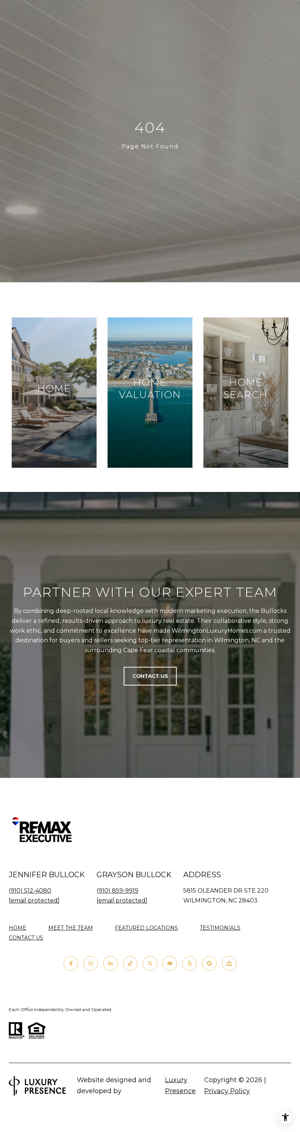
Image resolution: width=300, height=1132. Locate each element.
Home (17, 928)
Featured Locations (146, 928)
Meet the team (70, 928)
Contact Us (26, 938)
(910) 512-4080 (30, 890)
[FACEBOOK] (71, 963)
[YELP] (189, 963)
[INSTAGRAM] (90, 963)
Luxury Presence (180, 1085)
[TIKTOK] (130, 963)
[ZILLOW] (229, 963)
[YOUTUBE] (169, 963)
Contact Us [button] (150, 676)
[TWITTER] (150, 963)
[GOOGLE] (209, 963)
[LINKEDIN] (110, 963)
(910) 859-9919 (117, 890)
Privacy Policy (227, 1091)
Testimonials (220, 928)
